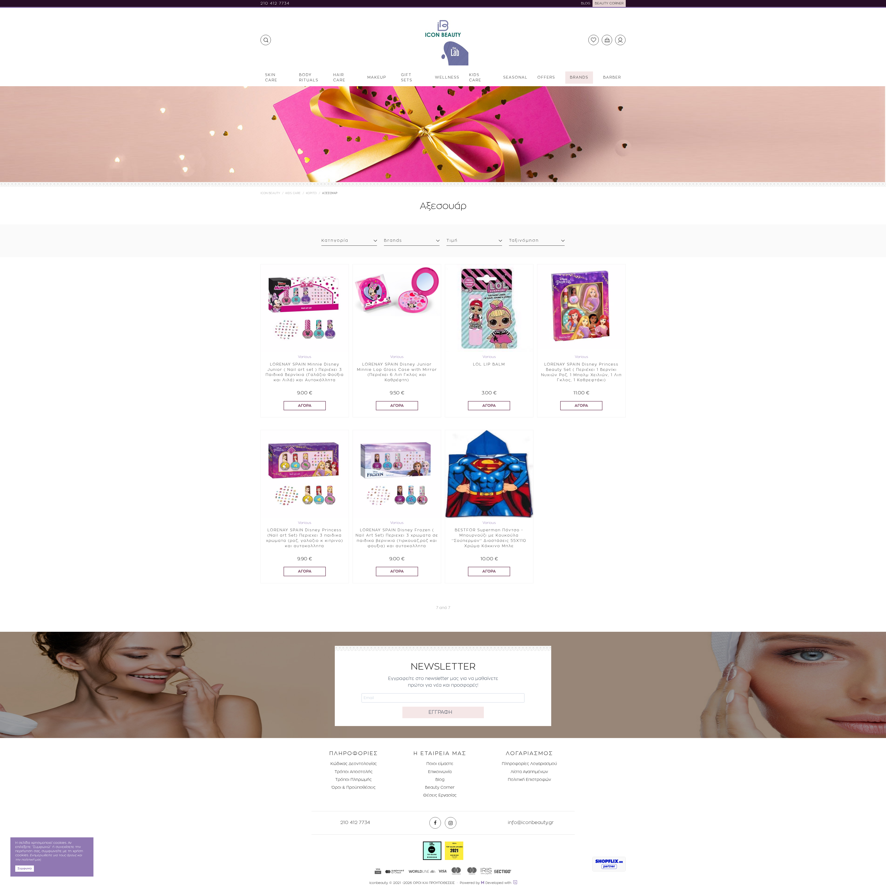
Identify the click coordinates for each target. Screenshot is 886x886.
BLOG (585, 3)
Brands (393, 240)
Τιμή (452, 240)
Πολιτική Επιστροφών (529, 780)
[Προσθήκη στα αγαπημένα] (341, 268)
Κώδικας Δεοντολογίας (353, 764)
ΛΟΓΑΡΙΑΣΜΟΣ (529, 753)
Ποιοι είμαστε (439, 764)
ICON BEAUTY (270, 193)
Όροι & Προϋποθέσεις (354, 787)
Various (304, 357)
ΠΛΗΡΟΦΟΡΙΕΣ (353, 753)
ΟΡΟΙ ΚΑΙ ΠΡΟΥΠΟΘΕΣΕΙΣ (434, 883)
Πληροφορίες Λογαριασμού (529, 764)
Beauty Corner (440, 787)
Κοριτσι (311, 193)
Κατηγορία (334, 240)
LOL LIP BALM (489, 364)
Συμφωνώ (25, 868)
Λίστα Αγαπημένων (529, 772)
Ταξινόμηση (524, 240)
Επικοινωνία (440, 772)
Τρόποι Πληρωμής (353, 780)
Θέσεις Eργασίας (440, 795)
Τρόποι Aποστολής (354, 772)
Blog (439, 780)
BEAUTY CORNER (609, 3)
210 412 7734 (275, 3)
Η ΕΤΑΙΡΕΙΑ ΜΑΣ (439, 753)
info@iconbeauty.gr (531, 822)
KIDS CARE (293, 193)
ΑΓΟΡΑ (304, 406)
